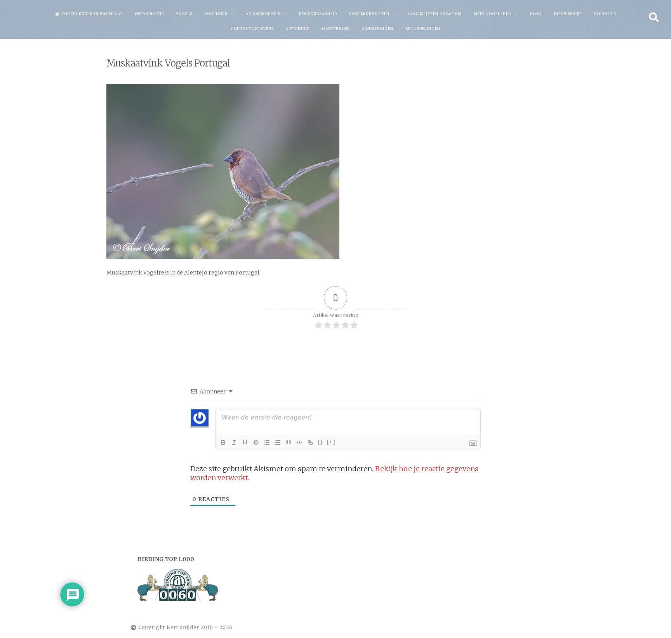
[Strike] (255, 442)
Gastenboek (336, 28)
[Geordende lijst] (266, 442)
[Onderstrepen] (245, 442)
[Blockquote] (288, 442)
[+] (331, 442)
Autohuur (298, 28)
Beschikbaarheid (318, 14)
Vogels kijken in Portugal (92, 14)
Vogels (184, 14)
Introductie (149, 14)
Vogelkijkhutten (369, 14)
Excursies (605, 14)
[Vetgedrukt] (223, 442)
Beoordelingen (422, 28)
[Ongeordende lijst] (277, 442)
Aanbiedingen (377, 28)
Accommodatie (263, 14)
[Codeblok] (299, 442)
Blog (536, 14)
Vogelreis (215, 14)
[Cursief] (234, 442)
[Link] (310, 442)
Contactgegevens (252, 28)
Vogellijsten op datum (435, 14)
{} (320, 442)
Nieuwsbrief (568, 14)
